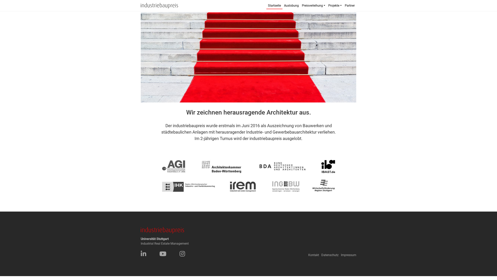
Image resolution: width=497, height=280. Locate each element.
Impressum (348, 255)
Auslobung (291, 5)
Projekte (333, 5)
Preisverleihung (312, 5)
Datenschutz (330, 255)
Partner (350, 5)
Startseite (274, 5)
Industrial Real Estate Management (165, 243)
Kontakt (313, 255)
